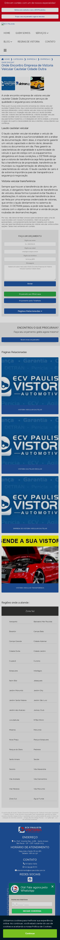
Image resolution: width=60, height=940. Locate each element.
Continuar (30, 933)
